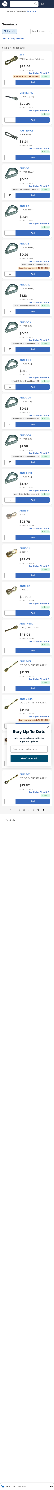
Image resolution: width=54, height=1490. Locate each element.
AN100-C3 (25, 322)
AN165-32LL (26, 774)
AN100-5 (24, 243)
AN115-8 (24, 510)
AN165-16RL (26, 699)
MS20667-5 (26, 93)
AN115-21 (25, 548)
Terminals (31, 11)
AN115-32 (25, 586)
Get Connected (29, 758)
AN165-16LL (26, 661)
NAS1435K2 (26, 130)
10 (38, 810)
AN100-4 (24, 206)
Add (33, 82)
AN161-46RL (26, 623)
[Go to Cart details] (42, 4)
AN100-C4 (25, 360)
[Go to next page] (43, 810)
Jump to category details (13, 38)
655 (22, 55)
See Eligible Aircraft (38, 73)
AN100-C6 (25, 435)
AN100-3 (24, 168)
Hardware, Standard (15, 11)
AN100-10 (25, 284)
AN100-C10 (26, 473)
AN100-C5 (25, 397)
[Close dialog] (47, 727)
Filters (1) (11, 31)
